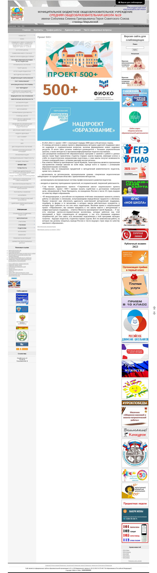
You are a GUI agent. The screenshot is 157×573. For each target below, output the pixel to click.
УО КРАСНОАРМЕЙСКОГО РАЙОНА (20, 258)
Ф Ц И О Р (12, 268)
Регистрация (12, 26)
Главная (48, 565)
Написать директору (91, 565)
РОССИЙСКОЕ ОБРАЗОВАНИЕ (19, 263)
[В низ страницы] (154, 314)
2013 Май (126, 554)
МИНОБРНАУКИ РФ (15, 250)
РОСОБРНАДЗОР (14, 252)
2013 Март (126, 550)
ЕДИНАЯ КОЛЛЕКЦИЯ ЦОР (17, 266)
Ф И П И (11, 271)
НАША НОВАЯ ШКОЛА (16, 269)
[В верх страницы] (154, 309)
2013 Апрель (127, 552)
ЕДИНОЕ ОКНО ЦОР (15, 265)
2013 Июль (126, 557)
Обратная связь (79, 565)
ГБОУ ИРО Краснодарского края (19, 272)
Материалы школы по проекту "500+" (48, 229)
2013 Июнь (126, 555)
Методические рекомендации (46, 226)
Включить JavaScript (66, 565)
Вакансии (109, 565)
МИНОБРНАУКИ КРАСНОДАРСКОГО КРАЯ (22, 253)
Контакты (102, 565)
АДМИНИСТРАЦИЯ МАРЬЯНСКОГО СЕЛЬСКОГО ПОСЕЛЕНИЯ (20, 260)
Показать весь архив (135, 561)
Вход (18, 26)
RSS (23, 26)
